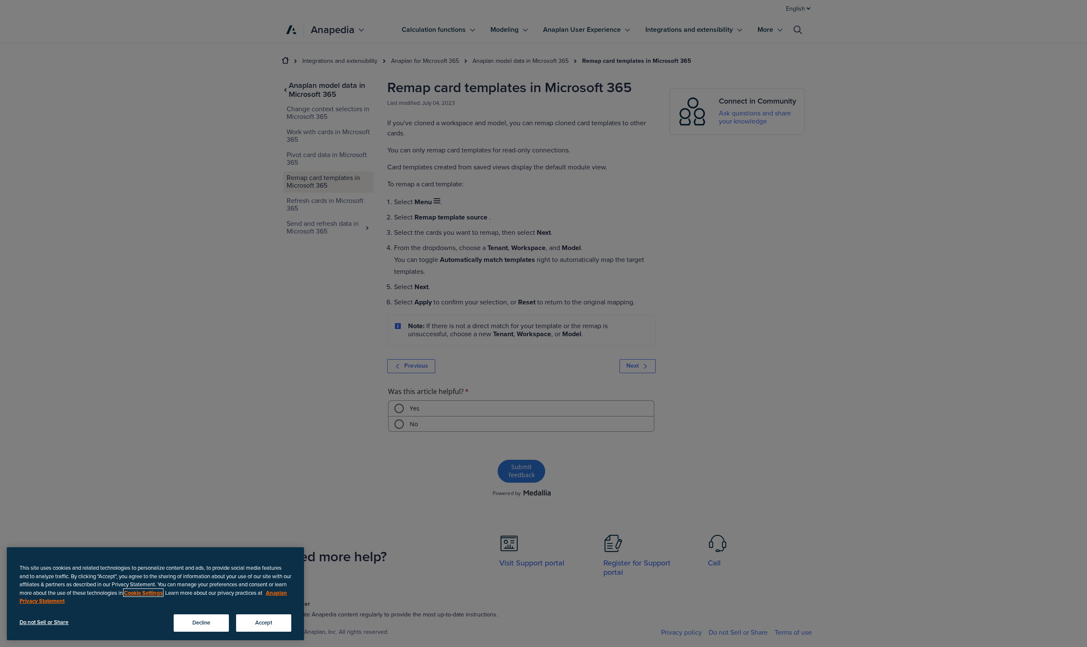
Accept (264, 622)
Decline (201, 622)
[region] (155, 593)
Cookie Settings (143, 592)
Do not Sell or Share (44, 622)
